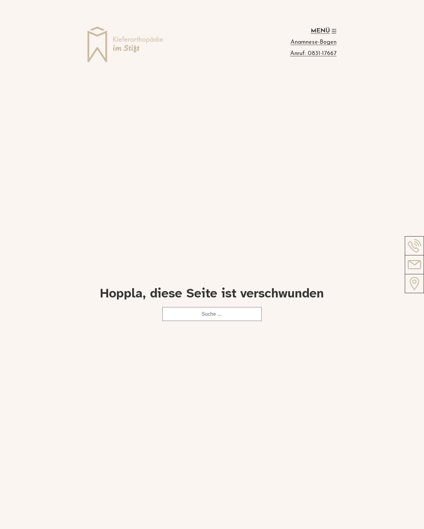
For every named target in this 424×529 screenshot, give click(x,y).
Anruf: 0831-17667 (313, 54)
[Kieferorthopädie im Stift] (125, 45)
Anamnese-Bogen (314, 42)
